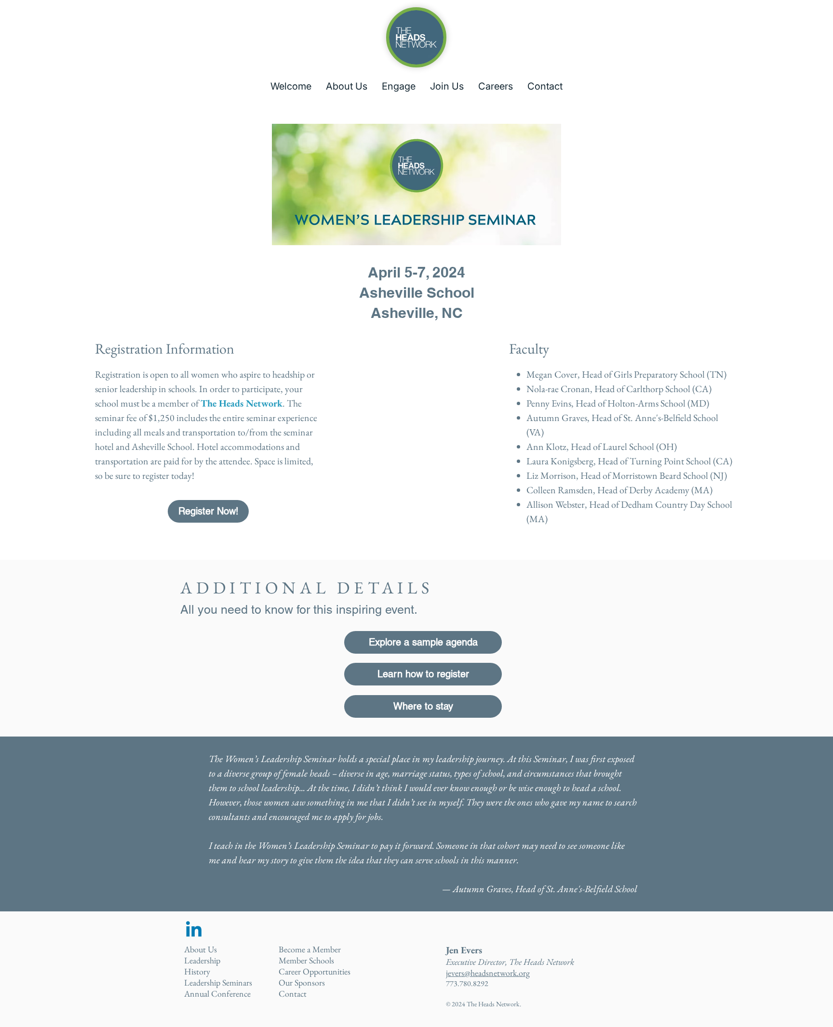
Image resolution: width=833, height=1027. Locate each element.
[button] (347, 86)
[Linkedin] (193, 930)
